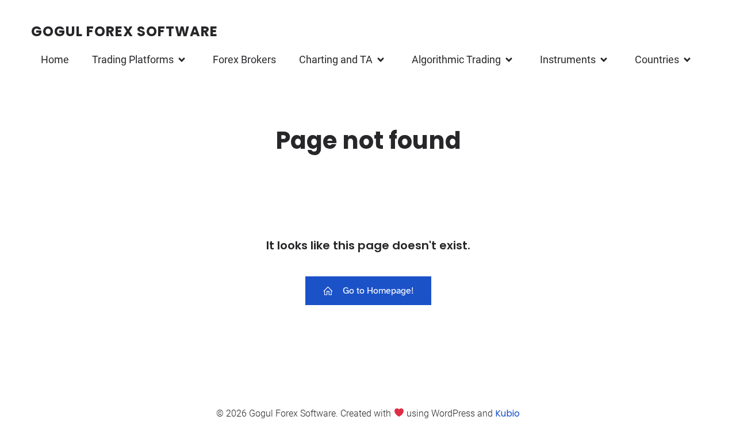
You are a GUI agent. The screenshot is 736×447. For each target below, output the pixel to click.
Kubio (507, 413)
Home (55, 59)
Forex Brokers (244, 59)
